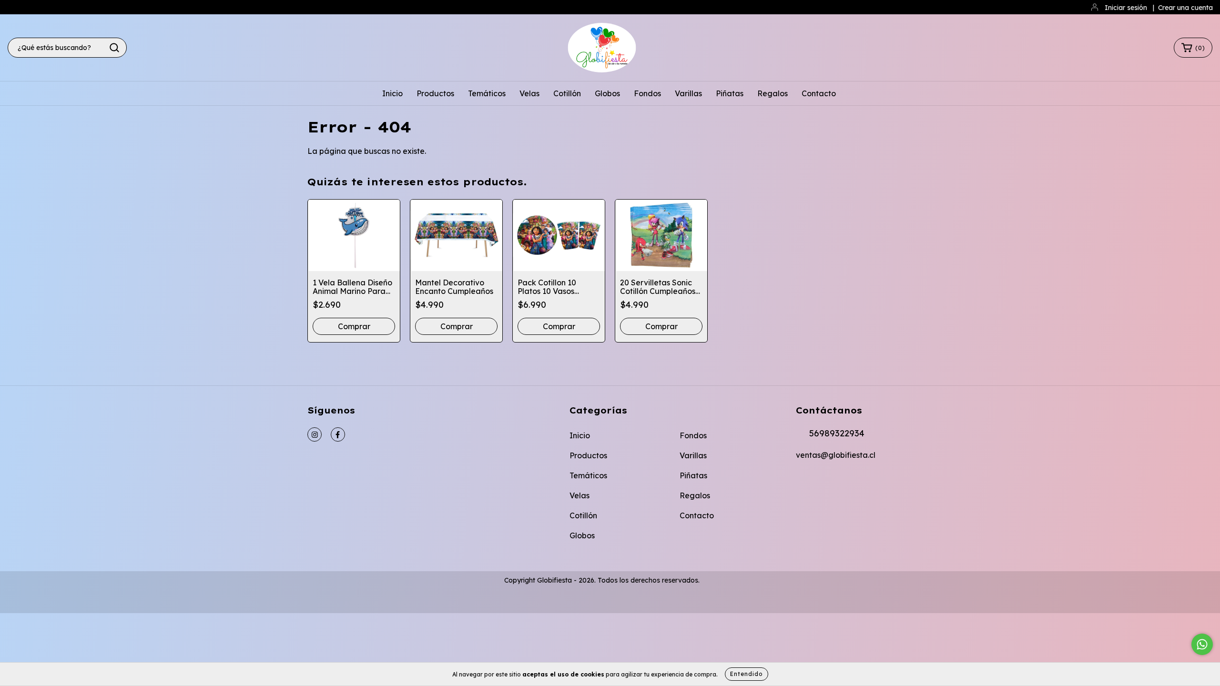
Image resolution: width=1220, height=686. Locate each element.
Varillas (688, 93)
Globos (607, 93)
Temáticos (487, 93)
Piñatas (729, 93)
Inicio (392, 93)
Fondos (647, 93)
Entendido (746, 673)
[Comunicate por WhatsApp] (1202, 644)
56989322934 (836, 433)
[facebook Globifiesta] (338, 434)
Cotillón (567, 93)
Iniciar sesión (1126, 7)
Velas (529, 93)
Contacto (819, 93)
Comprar (456, 326)
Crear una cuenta (1185, 7)
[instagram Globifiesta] (314, 434)
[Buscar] (114, 47)
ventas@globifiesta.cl (835, 455)
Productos (435, 93)
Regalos (772, 93)
